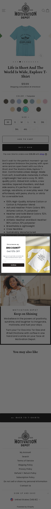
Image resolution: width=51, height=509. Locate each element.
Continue (13, 265)
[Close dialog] (48, 238)
